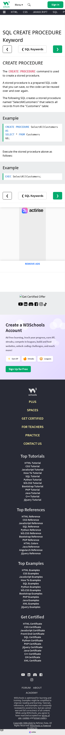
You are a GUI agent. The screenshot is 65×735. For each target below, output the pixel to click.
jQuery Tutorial (32, 499)
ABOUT (37, 687)
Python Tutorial (33, 479)
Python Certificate (32, 640)
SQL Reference (31, 526)
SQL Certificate (32, 637)
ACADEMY (32, 692)
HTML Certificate (32, 623)
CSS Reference (31, 519)
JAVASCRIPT (40, 12)
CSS (25, 12)
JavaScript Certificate (32, 630)
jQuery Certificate (32, 647)
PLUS (32, 401)
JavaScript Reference (31, 523)
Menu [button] (18, 4)
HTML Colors (31, 543)
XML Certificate (32, 660)
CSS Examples (31, 573)
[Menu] (4, 12)
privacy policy (40, 718)
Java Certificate (32, 650)
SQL (55, 12)
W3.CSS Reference (31, 533)
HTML (14, 12)
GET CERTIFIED (33, 418)
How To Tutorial (33, 473)
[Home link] (6, 4)
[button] (29, 5)
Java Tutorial (32, 493)
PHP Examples (31, 596)
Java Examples (30, 600)
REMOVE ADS (32, 263)
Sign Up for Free (18, 369)
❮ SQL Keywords (32, 49)
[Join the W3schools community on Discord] (31, 304)
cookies (26, 718)
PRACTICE (32, 435)
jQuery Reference (31, 553)
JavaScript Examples (31, 576)
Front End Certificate (32, 633)
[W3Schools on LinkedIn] (26, 304)
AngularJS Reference (30, 550)
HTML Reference (31, 516)
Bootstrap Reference (31, 536)
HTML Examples (31, 570)
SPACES (32, 410)
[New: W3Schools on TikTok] (45, 304)
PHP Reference (30, 540)
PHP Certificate (32, 643)
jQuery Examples (30, 607)
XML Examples (31, 603)
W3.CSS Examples (31, 590)
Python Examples (31, 586)
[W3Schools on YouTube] (20, 304)
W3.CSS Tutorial (33, 483)
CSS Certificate (32, 627)
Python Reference (31, 529)
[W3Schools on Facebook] (36, 304)
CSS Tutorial (33, 466)
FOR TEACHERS (33, 427)
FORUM (26, 687)
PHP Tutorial (32, 489)
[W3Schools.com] (32, 393)
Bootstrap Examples (30, 593)
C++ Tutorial (32, 496)
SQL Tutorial (33, 476)
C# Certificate (32, 657)
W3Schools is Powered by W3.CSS (39, 726)
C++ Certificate (32, 653)
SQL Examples (31, 583)
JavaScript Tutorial (32, 469)
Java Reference (31, 546)
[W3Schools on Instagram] (41, 304)
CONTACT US (33, 443)
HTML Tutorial (32, 462)
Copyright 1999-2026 (23, 723)
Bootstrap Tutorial (32, 486)
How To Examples (31, 580)
